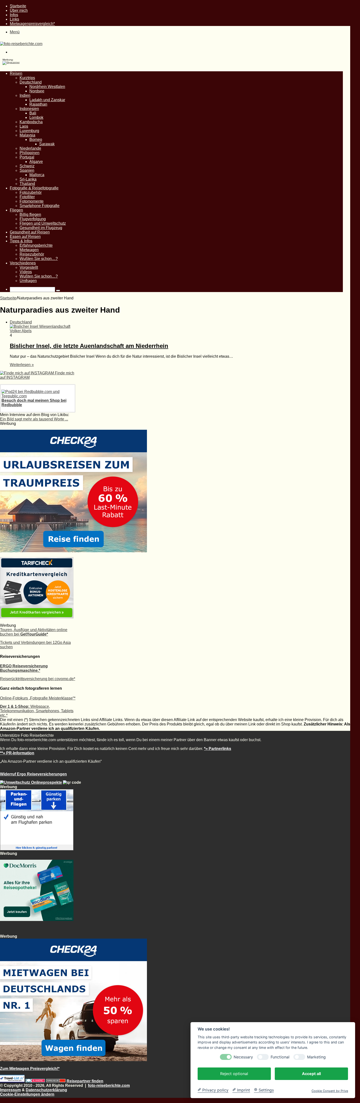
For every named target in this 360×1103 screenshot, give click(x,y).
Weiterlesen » (22, 365)
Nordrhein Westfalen (47, 87)
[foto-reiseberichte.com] (21, 44)
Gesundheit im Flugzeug (41, 228)
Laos (24, 126)
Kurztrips (27, 78)
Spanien (27, 170)
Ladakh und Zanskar (47, 100)
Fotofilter (27, 197)
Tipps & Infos (21, 241)
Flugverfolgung (33, 219)
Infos (14, 15)
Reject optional (234, 1073)
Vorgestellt (29, 267)
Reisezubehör (32, 254)
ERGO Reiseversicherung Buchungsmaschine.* (24, 668)
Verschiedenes (23, 263)
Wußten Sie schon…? (39, 259)
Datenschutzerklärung (46, 1090)
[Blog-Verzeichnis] (35, 1081)
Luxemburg (29, 131)
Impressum (10, 1090)
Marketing (316, 1056)
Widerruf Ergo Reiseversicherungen (33, 774)
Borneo (35, 139)
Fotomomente (32, 201)
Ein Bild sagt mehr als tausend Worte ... (34, 419)
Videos (26, 272)
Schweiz (27, 166)
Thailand (27, 184)
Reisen (16, 73)
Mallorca (36, 175)
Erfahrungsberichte (36, 245)
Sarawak (47, 144)
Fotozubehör (31, 192)
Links (14, 19)
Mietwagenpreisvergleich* (32, 24)
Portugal (27, 157)
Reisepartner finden (85, 1081)
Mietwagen (29, 250)
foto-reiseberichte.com (109, 1085)
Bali (32, 113)
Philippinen (29, 153)
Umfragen (28, 281)
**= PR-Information (17, 753)
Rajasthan (38, 104)
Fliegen (16, 210)
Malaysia (27, 135)
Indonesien (29, 109)
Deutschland (31, 82)
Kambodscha (31, 122)
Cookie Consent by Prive (330, 1090)
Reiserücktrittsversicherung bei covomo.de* (37, 679)
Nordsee (36, 91)
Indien (25, 95)
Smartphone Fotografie (40, 206)
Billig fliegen (30, 214)
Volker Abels (21, 331)
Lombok (36, 117)
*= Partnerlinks (217, 749)
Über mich (19, 10)
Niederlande (30, 148)
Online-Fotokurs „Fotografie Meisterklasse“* (37, 698)
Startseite (18, 6)
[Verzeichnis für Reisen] (12, 1081)
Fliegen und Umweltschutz (43, 223)
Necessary (243, 1056)
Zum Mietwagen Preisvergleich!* (30, 1068)
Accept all (311, 1073)
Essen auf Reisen (25, 236)
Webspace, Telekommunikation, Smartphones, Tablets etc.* (36, 710)
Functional (280, 1056)
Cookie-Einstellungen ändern (27, 1094)
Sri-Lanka (28, 179)
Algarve (36, 161)
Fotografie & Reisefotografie (34, 188)
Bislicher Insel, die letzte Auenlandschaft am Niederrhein (89, 346)
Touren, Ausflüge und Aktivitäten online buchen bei (33, 632)
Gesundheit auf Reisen (30, 232)
